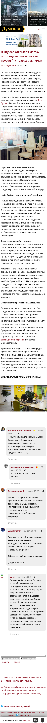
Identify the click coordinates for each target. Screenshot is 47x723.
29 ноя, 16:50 (24, 577)
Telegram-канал (25, 715)
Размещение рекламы (26, 712)
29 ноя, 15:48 (30, 531)
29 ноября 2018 (8, 65)
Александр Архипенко (22, 467)
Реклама (23, 47)
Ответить (12, 459)
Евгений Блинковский (19, 430)
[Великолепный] (3, 491)
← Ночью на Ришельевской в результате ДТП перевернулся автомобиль (21, 679)
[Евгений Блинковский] (3, 430)
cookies (26, 720)
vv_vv (12, 577)
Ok (35, 720)
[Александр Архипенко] (6, 467)
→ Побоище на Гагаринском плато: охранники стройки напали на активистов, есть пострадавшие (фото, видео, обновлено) (23, 690)
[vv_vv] (4, 577)
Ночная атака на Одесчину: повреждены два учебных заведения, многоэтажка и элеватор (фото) (12, 20)
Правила (5, 662)
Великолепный (16, 491)
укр (37, 29)
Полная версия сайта (9, 712)
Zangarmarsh (14, 531)
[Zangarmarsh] (3, 530)
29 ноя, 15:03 (32, 491)
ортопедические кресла (12, 340)
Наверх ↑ (17, 662)
